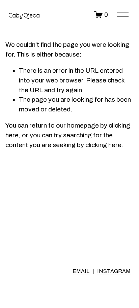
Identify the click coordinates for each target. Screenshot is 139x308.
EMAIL (81, 271)
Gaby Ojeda (24, 14)
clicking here (103, 144)
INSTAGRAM (114, 271)
